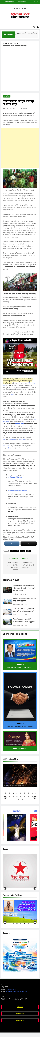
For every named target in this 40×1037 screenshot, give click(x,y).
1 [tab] (5, 793)
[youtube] (25, 8)
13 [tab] (17, 796)
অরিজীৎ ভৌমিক (30, 785)
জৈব (9, 426)
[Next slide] (37, 2)
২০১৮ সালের (6, 446)
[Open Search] (34, 27)
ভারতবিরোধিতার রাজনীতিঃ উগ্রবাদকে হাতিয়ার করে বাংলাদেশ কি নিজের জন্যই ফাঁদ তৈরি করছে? (24, 588)
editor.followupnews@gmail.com (17, 992)
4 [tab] (17, 793)
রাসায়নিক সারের (19, 424)
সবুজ (24, 426)
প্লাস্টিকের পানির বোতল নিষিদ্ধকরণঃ (17, 490)
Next (35, 888)
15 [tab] (24, 796)
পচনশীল (11, 439)
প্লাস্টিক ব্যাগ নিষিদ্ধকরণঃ (15, 477)
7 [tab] (28, 793)
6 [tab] (24, 793)
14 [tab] (20, 796)
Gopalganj (10, 886)
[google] (22, 8)
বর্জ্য (14, 439)
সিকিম (28, 551)
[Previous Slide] (34, 2)
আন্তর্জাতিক (7, 96)
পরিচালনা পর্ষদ (20, 1007)
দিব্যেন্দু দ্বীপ (28, 781)
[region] (20, 781)
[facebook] (14, 8)
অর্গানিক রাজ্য (10, 448)
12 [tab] (13, 796)
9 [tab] (36, 793)
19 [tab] (18, 799)
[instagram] (16, 8)
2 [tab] (9, 793)
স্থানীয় (20, 439)
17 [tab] (32, 796)
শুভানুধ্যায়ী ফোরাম (20, 1013)
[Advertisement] (20, 68)
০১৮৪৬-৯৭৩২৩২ (11, 989)
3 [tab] (13, 793)
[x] (19, 8)
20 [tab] (22, 799)
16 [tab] (28, 796)
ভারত (12, 394)
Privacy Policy (20, 1020)
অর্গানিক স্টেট (14, 551)
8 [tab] (32, 793)
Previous (5, 888)
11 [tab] (9, 796)
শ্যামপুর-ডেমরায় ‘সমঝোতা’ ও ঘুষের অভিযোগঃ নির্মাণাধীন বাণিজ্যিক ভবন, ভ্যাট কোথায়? (19, 2)
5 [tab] (20, 793)
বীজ (24, 439)
